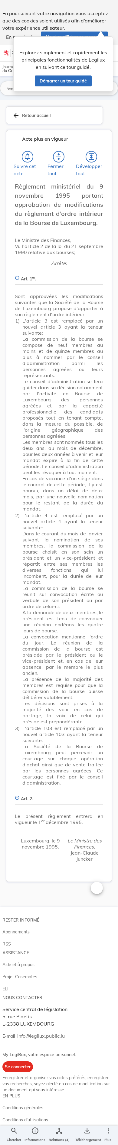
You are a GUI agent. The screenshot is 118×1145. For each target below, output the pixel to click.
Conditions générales (22, 1107)
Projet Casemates (19, 976)
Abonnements (16, 932)
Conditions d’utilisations (25, 1120)
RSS (6, 944)
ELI (5, 989)
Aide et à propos (18, 964)
